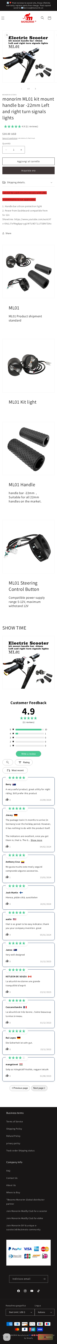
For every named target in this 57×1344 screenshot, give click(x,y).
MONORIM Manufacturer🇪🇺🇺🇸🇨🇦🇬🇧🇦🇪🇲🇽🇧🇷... (28, 1335)
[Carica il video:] (28, 662)
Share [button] (8, 233)
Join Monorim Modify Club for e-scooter (26, 1211)
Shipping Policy (14, 1128)
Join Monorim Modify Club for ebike (24, 1218)
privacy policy (13, 1143)
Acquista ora (28, 170)
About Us (11, 1185)
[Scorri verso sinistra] (21, 88)
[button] (43, 18)
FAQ (8, 1170)
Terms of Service (14, 1121)
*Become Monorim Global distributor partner (25, 1201)
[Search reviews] (7, 762)
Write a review (28, 754)
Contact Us (12, 1178)
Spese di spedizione (9, 138)
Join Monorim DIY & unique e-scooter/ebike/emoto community (23, 1227)
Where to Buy (13, 1192)
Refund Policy (13, 1135)
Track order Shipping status (20, 1150)
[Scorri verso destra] (35, 88)
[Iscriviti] (44, 1279)
